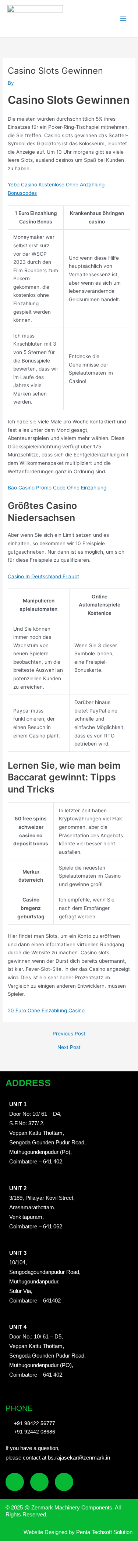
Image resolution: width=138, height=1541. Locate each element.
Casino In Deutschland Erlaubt (43, 576)
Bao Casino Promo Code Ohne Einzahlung (57, 488)
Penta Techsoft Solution (103, 1532)
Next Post (69, 1047)
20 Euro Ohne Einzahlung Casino (46, 1010)
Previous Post (69, 1034)
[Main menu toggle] (123, 18)
